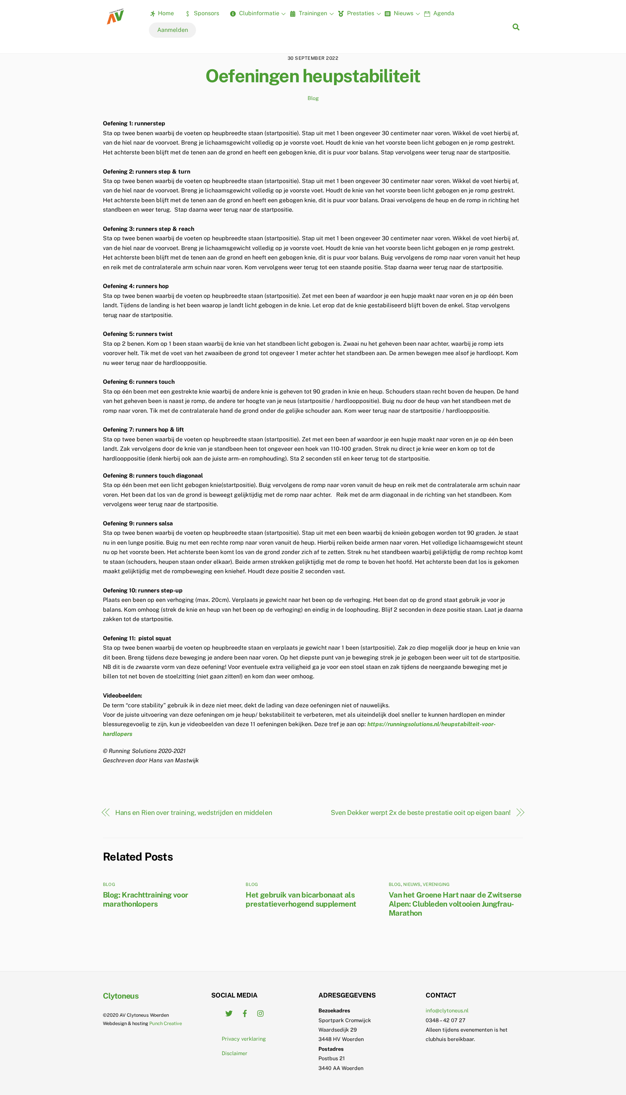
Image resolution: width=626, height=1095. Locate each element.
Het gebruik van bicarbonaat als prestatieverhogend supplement (301, 899)
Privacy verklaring (244, 1039)
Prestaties (360, 13)
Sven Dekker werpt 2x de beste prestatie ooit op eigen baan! (421, 812)
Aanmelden (172, 29)
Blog (313, 98)
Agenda (443, 13)
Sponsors (205, 13)
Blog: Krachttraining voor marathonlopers (145, 899)
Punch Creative (165, 1023)
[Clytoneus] (116, 22)
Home (165, 13)
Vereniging (436, 884)
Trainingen (312, 13)
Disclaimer (234, 1053)
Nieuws (402, 13)
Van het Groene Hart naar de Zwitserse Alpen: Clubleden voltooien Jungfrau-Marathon (455, 903)
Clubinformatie (258, 13)
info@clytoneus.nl (447, 1010)
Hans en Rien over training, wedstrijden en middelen (193, 812)
